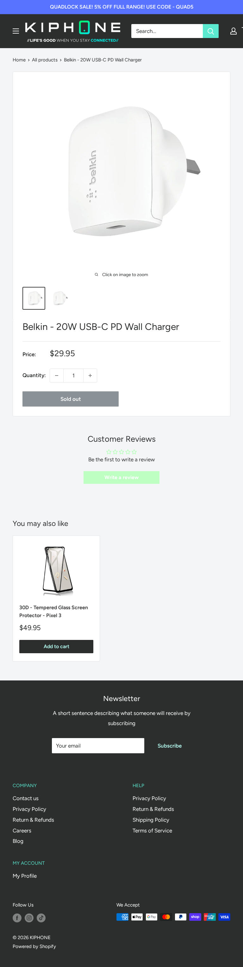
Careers (22, 830)
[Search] (211, 31)
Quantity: (34, 375)
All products (45, 60)
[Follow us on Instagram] (29, 917)
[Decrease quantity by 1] (56, 375)
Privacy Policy (29, 809)
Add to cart (56, 646)
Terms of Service (152, 830)
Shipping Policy (151, 820)
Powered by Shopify (34, 946)
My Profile (25, 876)
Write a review (121, 477)
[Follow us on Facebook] (17, 917)
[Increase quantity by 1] (90, 375)
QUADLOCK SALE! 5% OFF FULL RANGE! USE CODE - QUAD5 (121, 7)
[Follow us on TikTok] (41, 917)
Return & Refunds (33, 820)
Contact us (26, 798)
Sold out (70, 399)
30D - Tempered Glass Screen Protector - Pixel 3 (53, 611)
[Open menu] (16, 31)
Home (19, 60)
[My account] (233, 31)
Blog (18, 841)
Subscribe (170, 746)
